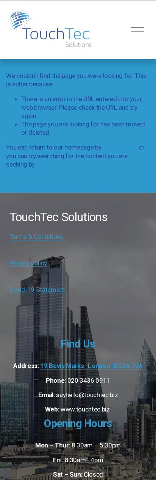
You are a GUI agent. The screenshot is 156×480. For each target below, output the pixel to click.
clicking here (120, 147)
